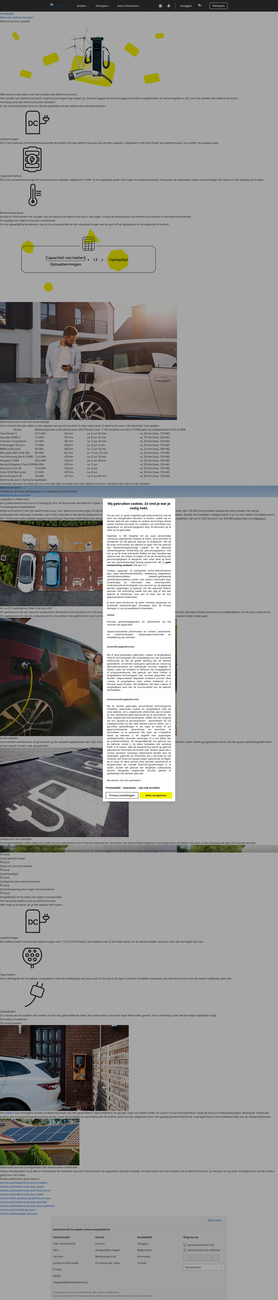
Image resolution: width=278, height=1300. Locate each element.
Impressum (129, 787)
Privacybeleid (113, 787)
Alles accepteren (156, 795)
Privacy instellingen (122, 795)
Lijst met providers (149, 787)
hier (145, 565)
